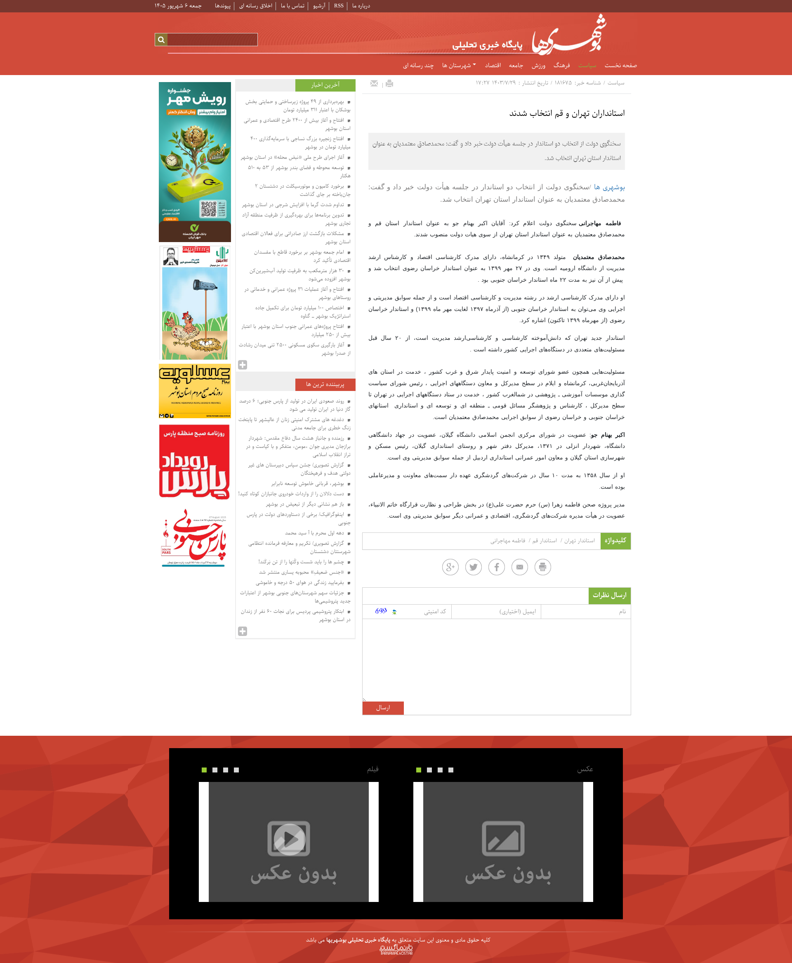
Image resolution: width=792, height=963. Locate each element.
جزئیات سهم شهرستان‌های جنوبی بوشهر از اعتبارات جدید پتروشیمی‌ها (295, 597)
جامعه (516, 66)
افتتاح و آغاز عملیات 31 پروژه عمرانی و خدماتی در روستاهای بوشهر (297, 293)
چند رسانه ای (418, 66)
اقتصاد (493, 66)
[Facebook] (496, 567)
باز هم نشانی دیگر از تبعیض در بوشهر (306, 504)
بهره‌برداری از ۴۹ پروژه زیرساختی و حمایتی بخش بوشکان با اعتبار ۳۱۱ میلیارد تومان (298, 106)
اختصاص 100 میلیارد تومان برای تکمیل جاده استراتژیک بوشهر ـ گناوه (303, 312)
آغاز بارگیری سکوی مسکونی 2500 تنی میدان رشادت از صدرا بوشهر (295, 349)
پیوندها (223, 6)
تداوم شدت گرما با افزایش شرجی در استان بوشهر (294, 205)
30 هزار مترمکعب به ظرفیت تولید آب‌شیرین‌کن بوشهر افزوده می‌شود (300, 275)
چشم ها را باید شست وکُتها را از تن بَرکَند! (302, 562)
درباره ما (361, 6)
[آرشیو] (242, 365)
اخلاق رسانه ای (255, 6)
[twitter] (473, 567)
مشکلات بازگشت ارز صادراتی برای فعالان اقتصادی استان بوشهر (296, 238)
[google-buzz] (450, 567)
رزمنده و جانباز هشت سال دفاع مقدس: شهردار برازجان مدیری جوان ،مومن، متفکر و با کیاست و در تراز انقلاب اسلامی (298, 447)
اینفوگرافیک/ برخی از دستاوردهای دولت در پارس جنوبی (299, 519)
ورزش (538, 66)
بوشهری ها (609, 187)
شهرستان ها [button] (457, 66)
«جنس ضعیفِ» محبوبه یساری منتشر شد (302, 572)
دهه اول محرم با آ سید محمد (315, 533)
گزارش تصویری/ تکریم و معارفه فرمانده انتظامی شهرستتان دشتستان (299, 548)
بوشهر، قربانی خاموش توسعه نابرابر (308, 483)
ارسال (383, 708)
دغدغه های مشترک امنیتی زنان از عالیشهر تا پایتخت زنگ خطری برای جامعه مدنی (294, 424)
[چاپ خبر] (389, 83)
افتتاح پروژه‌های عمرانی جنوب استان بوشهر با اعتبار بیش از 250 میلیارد (296, 331)
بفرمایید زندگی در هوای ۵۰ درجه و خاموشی (301, 582)
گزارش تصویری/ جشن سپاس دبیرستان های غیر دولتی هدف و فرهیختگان (299, 469)
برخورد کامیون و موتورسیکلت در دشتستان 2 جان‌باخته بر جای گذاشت (303, 190)
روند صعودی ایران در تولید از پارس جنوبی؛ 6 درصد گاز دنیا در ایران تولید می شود (295, 405)
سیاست (587, 66)
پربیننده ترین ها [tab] (325, 384)
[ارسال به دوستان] (374, 83)
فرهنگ (562, 66)
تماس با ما (292, 6)
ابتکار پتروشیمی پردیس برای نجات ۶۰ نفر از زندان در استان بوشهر (296, 616)
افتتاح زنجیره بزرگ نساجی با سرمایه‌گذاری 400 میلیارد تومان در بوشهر (300, 143)
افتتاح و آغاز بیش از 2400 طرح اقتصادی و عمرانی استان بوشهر (297, 124)
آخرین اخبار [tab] (325, 85)
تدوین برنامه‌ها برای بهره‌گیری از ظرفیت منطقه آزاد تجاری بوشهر (296, 219)
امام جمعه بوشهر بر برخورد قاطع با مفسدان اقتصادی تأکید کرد (302, 256)
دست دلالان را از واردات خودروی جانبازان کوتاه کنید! (292, 494)
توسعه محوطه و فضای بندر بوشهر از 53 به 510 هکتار (299, 172)
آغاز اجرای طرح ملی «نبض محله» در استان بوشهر (293, 157)
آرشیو (319, 6)
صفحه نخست (621, 66)
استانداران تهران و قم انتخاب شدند (567, 114)
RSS (339, 6)
